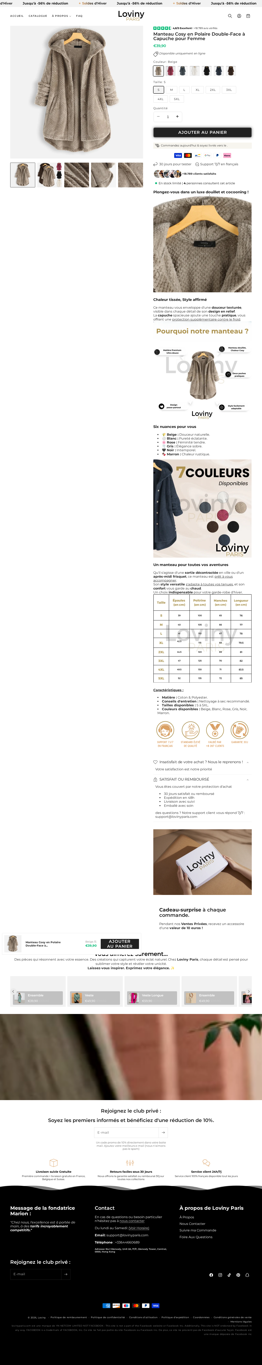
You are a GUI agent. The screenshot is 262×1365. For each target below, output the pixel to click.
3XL (229, 90)
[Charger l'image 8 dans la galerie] (49, 175)
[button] (62, 16)
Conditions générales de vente (233, 1317)
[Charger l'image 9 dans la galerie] (76, 175)
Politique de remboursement (69, 1317)
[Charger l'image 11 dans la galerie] (130, 175)
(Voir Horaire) (139, 1228)
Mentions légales (241, 1321)
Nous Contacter (192, 1224)
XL (198, 90)
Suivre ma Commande (198, 1230)
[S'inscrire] (163, 1132)
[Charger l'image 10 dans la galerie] (103, 175)
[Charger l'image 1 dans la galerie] (22, 175)
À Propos (187, 1217)
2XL (213, 90)
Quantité (160, 108)
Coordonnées (201, 1317)
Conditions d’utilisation (143, 1317)
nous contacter (132, 1221)
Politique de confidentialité (108, 1317)
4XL (161, 99)
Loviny (42, 1317)
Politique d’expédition (175, 1317)
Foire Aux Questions (196, 1237)
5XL (177, 99)
